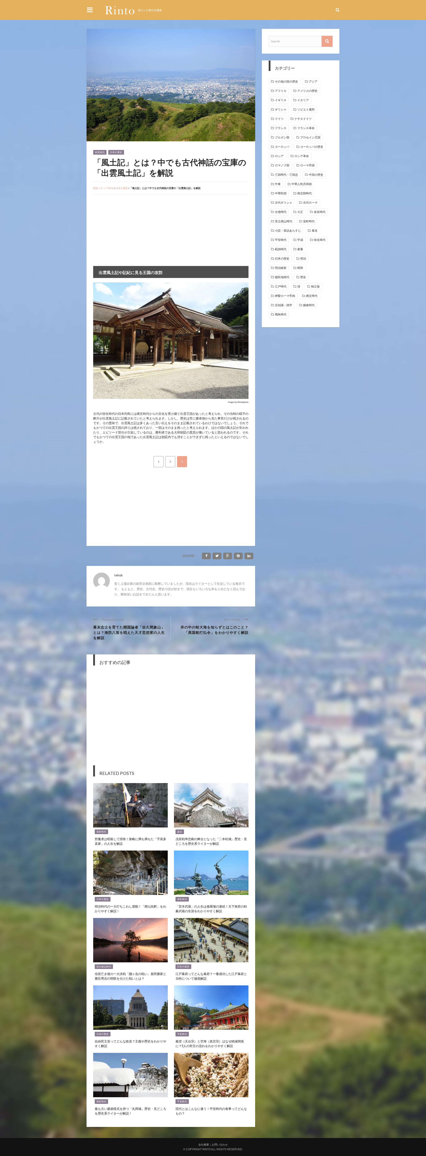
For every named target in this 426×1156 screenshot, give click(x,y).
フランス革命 (306, 128)
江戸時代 (280, 286)
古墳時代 (280, 212)
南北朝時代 (304, 193)
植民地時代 (282, 277)
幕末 (179, 831)
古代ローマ (310, 202)
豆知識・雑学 (283, 305)
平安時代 (182, 1034)
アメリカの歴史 (307, 91)
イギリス (280, 100)
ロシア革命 (301, 156)
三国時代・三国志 (286, 174)
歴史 (303, 277)
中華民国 (280, 193)
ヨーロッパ (282, 146)
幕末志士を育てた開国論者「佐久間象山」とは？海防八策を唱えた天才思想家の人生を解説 (129, 632)
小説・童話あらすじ (288, 230)
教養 (300, 249)
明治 (303, 258)
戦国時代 (280, 249)
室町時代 (101, 831)
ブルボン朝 (282, 137)
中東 (278, 184)
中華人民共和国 (302, 184)
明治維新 (280, 268)
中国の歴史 (316, 174)
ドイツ (279, 118)
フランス (280, 128)
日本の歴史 (116, 152)
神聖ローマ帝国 (285, 295)
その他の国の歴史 (286, 81)
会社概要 (203, 1144)
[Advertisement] (130, 230)
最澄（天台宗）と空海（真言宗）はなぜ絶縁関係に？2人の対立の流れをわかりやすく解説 (210, 1043)
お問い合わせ (220, 1144)
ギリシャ (280, 109)
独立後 (315, 286)
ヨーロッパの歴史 (311, 146)
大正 (300, 212)
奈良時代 (100, 152)
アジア (313, 81)
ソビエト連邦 (306, 109)
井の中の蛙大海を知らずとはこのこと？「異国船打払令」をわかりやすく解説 (214, 629)
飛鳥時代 (280, 314)
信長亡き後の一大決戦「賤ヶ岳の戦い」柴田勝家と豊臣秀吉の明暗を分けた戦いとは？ (130, 976)
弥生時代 (319, 240)
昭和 (300, 268)
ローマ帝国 (307, 165)
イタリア (303, 100)
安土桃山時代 (104, 966)
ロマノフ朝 (282, 165)
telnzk (118, 575)
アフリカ (280, 91)
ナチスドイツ (303, 118)
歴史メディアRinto (103, 188)
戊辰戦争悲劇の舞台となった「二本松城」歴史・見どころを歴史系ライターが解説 (211, 841)
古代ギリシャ (283, 202)
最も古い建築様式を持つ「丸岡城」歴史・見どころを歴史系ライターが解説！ (130, 1110)
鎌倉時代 (309, 305)
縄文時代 (312, 295)
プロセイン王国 (310, 137)
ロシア (279, 156)
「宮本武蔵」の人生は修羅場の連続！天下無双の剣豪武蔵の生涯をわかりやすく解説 (211, 908)
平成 (300, 240)
